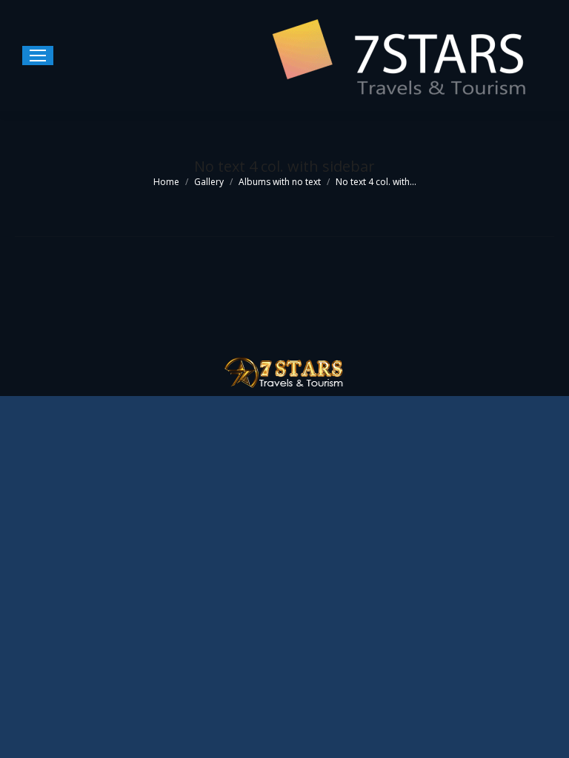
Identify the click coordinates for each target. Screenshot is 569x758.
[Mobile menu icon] (37, 55)
